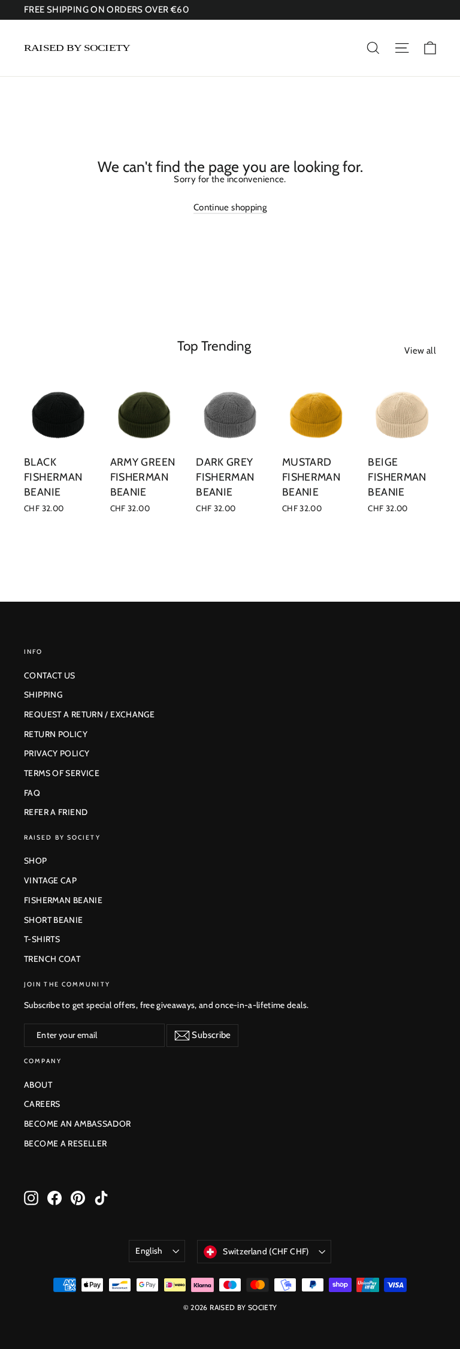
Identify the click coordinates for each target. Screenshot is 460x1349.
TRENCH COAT (52, 959)
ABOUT (38, 1085)
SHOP (35, 860)
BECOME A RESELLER (65, 1143)
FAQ (32, 793)
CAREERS (42, 1104)
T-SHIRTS (42, 939)
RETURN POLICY (55, 734)
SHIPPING (43, 694)
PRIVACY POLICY (56, 753)
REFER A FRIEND (55, 812)
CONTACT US (49, 675)
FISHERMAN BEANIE (63, 900)
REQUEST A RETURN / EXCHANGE (89, 714)
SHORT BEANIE (53, 920)
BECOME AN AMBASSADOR (77, 1123)
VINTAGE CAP (50, 880)
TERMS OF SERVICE (61, 773)
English (148, 1251)
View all (420, 350)
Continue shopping (230, 207)
